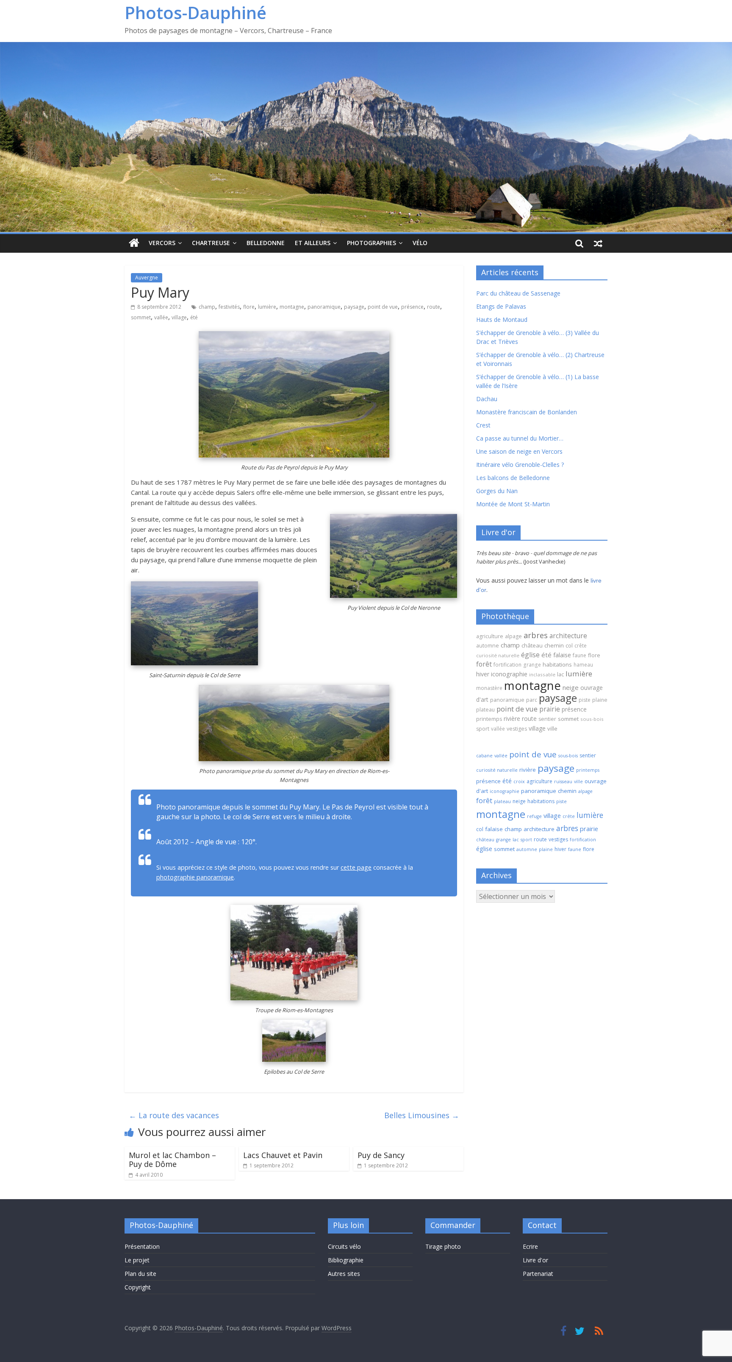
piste (585, 699)
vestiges (517, 728)
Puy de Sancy (381, 1155)
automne (487, 645)
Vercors (162, 243)
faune (579, 655)
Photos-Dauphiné (195, 12)
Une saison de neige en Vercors (519, 451)
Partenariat (538, 1274)
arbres (536, 635)
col (569, 645)
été (194, 317)
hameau (583, 664)
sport (482, 728)
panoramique (324, 306)
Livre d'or (535, 1260)
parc (531, 699)
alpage (513, 636)
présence (412, 306)
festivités (229, 306)
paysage (354, 306)
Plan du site (140, 1274)
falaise (562, 654)
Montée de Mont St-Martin (513, 504)
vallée (161, 317)
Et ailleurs (312, 243)
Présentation (142, 1246)
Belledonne (266, 243)
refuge (534, 816)
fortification (507, 664)
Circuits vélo (344, 1246)
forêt (484, 664)
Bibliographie (345, 1260)
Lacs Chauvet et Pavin (282, 1155)
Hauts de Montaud (501, 319)
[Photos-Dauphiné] (134, 243)
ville (552, 728)
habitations (557, 664)
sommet (141, 317)
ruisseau (563, 781)
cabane (484, 756)
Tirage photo (443, 1246)
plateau (485, 709)
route (433, 306)
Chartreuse (211, 243)
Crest (483, 425)
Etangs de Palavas (501, 306)
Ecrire (530, 1246)
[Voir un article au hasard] (598, 243)
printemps (489, 719)
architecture (568, 635)
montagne (292, 306)
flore (249, 306)
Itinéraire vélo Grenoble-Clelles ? (520, 465)
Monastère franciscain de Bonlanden (526, 412)
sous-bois (592, 719)
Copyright (138, 1287)
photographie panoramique (195, 877)
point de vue (383, 306)
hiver (482, 674)
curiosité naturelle (497, 655)
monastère (489, 688)
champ (207, 306)
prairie (549, 709)
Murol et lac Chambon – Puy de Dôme (172, 1159)
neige (571, 687)
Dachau (486, 399)
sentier (547, 719)
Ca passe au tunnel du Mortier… (519, 438)
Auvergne (146, 277)
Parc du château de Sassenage (518, 293)
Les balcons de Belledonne (513, 478)
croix (519, 781)
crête (580, 645)
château (532, 645)
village (179, 317)
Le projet (137, 1260)
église (530, 654)
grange (532, 664)
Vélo (420, 243)
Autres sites (344, 1274)
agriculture (489, 636)
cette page (356, 867)
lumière (267, 306)
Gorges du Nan (497, 491)
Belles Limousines (421, 1115)
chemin (554, 645)
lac (560, 674)
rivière (512, 718)
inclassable (542, 674)
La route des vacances (174, 1115)
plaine (599, 699)
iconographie (509, 674)
